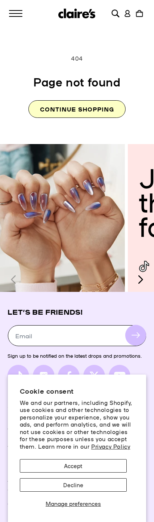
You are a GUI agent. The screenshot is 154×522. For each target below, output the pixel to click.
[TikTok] (144, 266)
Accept (73, 466)
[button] (15, 13)
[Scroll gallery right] (140, 279)
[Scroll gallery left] (13, 279)
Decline (73, 485)
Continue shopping (77, 109)
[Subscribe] (135, 335)
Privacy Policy (110, 446)
